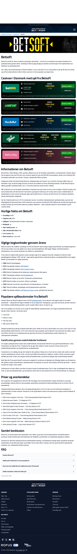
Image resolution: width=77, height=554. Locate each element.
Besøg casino (67, 86)
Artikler (3, 501)
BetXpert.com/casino (6, 34)
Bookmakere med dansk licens (36, 504)
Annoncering (5, 524)
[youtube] (9, 539)
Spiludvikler (16, 34)
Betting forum (56, 496)
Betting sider (31, 496)
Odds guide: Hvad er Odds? (60, 507)
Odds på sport (5, 498)
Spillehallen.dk (28, 275)
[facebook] (2, 539)
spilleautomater (37, 300)
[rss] (13, 539)
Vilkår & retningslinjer (7, 526)
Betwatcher (56, 498)
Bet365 (26, 266)
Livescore (55, 504)
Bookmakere (30, 501)
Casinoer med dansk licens (34, 507)
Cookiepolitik (5, 532)
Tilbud (28, 510)
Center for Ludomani (7, 510)
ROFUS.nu (47, 24)
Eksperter (4, 504)
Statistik (55, 501)
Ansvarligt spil (56, 510)
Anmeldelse (67, 90)
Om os (3, 521)
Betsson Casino (29, 290)
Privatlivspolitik (5, 529)
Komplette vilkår (63, 113)
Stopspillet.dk (41, 24)
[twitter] (6, 539)
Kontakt (3, 518)
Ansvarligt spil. (20, 550)
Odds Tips (4, 496)
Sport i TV (4, 507)
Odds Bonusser (31, 498)
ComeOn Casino (29, 269)
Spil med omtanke (34, 24)
